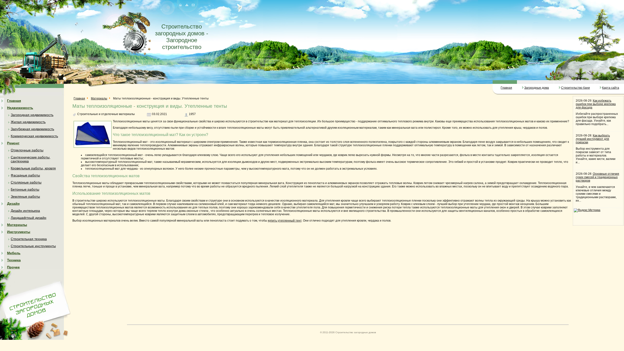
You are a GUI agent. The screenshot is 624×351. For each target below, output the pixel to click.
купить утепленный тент (285, 220)
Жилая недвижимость (28, 122)
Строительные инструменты (33, 246)
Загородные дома (536, 87)
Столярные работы (26, 182)
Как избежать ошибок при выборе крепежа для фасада (596, 104)
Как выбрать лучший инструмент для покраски (593, 139)
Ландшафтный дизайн (28, 218)
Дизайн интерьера (25, 211)
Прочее (13, 267)
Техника (14, 260)
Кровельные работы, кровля (33, 168)
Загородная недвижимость (32, 115)
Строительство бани (575, 87)
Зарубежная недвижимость (32, 129)
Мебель (13, 253)
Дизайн (13, 203)
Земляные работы (25, 196)
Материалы (17, 225)
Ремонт (13, 143)
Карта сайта (610, 87)
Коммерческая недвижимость (34, 136)
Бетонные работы (25, 189)
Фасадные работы (25, 175)
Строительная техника (29, 239)
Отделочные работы (27, 150)
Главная (506, 87)
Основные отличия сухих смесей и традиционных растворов (597, 177)
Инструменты (18, 232)
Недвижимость (20, 108)
